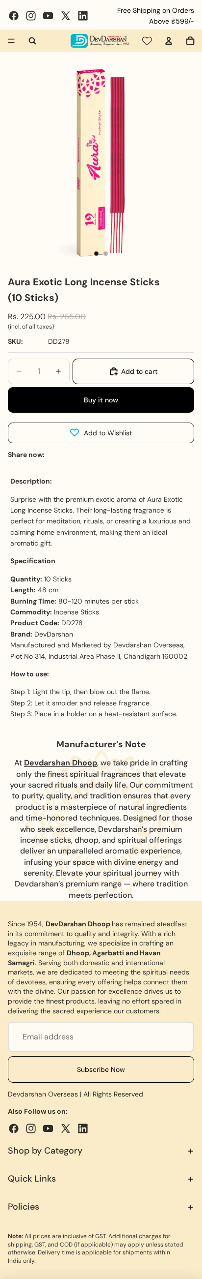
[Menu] (11, 41)
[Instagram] (31, 16)
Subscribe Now (101, 1069)
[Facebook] (14, 16)
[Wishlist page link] (147, 41)
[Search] (32, 41)
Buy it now (101, 400)
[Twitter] (66, 16)
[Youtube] (48, 16)
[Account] (168, 41)
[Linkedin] (83, 16)
